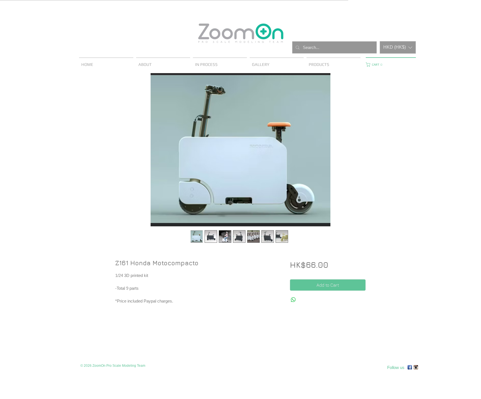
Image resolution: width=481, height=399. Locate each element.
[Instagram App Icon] (416, 367)
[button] (398, 47)
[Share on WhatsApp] (293, 299)
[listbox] (398, 47)
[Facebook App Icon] (410, 367)
